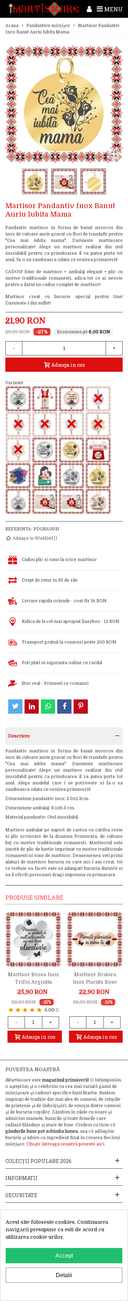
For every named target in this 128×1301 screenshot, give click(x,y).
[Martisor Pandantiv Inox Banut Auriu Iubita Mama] (98, 475)
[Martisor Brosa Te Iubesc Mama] (18, 475)
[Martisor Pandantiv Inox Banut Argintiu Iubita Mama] (71, 475)
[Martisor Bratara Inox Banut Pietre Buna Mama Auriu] (45, 399)
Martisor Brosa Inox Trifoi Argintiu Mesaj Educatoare (33, 982)
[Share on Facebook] (64, 706)
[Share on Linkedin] (32, 706)
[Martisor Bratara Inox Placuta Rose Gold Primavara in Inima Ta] (95, 939)
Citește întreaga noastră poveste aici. (65, 1144)
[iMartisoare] (43, 9)
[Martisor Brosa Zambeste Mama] (45, 475)
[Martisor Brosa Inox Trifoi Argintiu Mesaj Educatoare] (33, 939)
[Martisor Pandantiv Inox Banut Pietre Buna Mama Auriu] (45, 501)
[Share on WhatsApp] (48, 706)
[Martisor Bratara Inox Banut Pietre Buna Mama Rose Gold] (71, 399)
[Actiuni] (89, 9)
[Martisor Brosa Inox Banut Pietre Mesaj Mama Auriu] (71, 450)
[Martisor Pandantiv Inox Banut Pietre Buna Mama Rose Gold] (71, 501)
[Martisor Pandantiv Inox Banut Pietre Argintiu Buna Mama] (18, 501)
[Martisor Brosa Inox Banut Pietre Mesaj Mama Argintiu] (45, 450)
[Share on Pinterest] (81, 706)
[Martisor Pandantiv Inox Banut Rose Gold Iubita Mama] (98, 501)
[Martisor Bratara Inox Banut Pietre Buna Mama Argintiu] (18, 399)
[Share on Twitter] (15, 706)
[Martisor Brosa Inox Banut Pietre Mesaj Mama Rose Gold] (98, 450)
